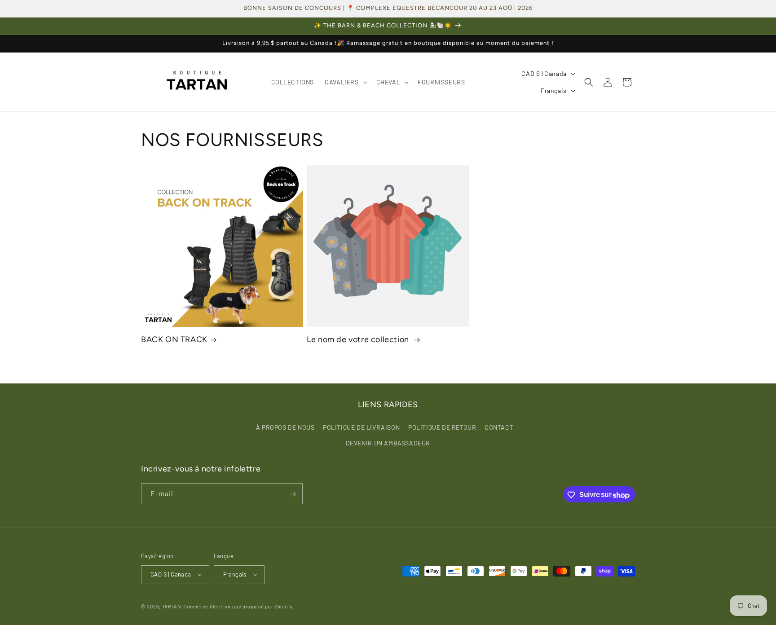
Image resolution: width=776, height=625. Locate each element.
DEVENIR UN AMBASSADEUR (388, 442)
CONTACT (499, 427)
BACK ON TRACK (174, 339)
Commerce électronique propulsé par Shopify (237, 606)
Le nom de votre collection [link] (359, 339)
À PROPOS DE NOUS (285, 427)
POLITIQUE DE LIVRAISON (361, 427)
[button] (344, 82)
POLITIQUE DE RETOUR (442, 427)
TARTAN (171, 606)
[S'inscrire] (292, 494)
